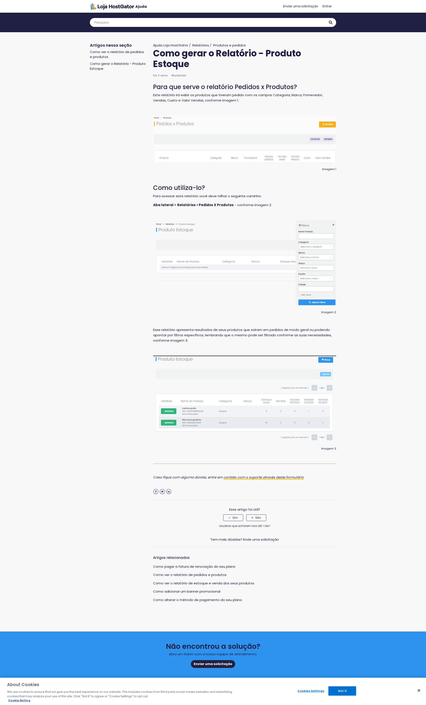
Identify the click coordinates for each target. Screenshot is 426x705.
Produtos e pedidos (229, 45)
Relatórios (200, 45)
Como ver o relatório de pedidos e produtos (190, 574)
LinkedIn (169, 491)
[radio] (233, 517)
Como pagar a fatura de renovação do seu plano (194, 566)
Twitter (162, 491)
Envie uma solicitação (261, 539)
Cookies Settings (311, 691)
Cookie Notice (19, 700)
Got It (342, 691)
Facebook (156, 491)
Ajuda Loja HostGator (170, 45)
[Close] (419, 690)
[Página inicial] (118, 6)
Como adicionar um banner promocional (186, 591)
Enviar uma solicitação (300, 6)
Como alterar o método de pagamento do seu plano (197, 599)
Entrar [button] (327, 6)
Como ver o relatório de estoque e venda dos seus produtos (203, 583)
